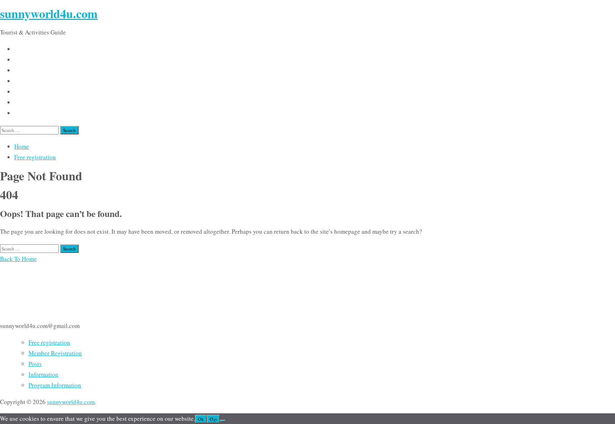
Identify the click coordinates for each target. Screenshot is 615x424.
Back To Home (18, 259)
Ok (201, 419)
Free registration (35, 157)
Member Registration (55, 353)
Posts (35, 364)
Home (21, 146)
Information (43, 374)
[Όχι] (223, 421)
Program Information (54, 385)
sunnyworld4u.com (49, 13)
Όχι (213, 419)
